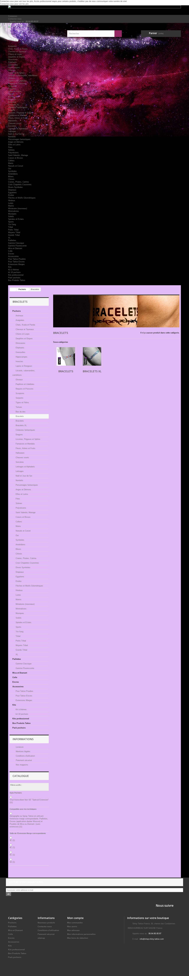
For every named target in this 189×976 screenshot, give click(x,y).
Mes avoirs (72, 926)
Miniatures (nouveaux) (17, 208)
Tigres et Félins (14, 91)
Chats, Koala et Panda (17, 49)
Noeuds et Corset (15, 166)
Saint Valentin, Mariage (18, 155)
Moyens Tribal (14, 232)
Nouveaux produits (46, 923)
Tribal (10, 227)
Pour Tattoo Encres (16, 262)
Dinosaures (13, 59)
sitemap (41, 938)
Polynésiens (13, 152)
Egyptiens (12, 192)
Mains (10, 163)
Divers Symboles (15, 187)
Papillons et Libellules (17, 81)
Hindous (11, 200)
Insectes (12, 70)
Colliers (11, 160)
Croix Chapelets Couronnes (19, 184)
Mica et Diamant (15, 248)
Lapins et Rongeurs (16, 73)
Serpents (12, 89)
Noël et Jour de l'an (16, 134)
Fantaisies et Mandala (17, 115)
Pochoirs (68, 41)
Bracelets (12, 99)
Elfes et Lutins (14, 145)
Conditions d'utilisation (25, 756)
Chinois (11, 179)
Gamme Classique (16, 243)
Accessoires (13, 256)
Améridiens (13, 174)
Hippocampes (14, 67)
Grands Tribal (14, 235)
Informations (23, 739)
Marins (11, 206)
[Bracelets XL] (92, 356)
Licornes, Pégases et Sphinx (20, 113)
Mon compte (75, 918)
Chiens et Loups (15, 54)
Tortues (11, 94)
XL (9, 238)
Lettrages (12, 131)
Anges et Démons (15, 142)
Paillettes (12, 240)
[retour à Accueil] (13, 289)
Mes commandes (75, 923)
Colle (10, 251)
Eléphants (12, 62)
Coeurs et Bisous (15, 158)
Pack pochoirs (14, 278)
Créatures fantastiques (17, 107)
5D (12, 862)
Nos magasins (21, 765)
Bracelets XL (13, 105)
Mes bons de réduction (77, 938)
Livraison (19, 747)
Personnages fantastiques (19, 139)
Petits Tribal (13, 230)
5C (12, 855)
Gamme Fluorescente (17, 246)
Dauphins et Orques (16, 57)
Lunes (10, 203)
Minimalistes (13, 211)
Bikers (11, 176)
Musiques (12, 214)
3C (12, 840)
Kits (10, 267)
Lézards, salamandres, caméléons (23, 75)
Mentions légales (22, 751)
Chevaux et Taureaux (17, 51)
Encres (11, 254)
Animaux (68, 43)
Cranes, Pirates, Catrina (18, 182)
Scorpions (12, 86)
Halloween (12, 121)
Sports (11, 222)
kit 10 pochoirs (14, 272)
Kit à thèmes (13, 270)
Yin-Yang (12, 224)
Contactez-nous (15, 19)
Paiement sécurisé (23, 760)
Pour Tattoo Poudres (17, 259)
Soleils (11, 216)
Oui (9, 168)
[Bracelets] (65, 356)
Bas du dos (13, 97)
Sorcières (12, 126)
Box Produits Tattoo (16, 280)
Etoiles (11, 195)
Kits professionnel (15, 275)
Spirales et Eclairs (16, 219)
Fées (10, 147)
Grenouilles (13, 65)
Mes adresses (73, 930)
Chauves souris (14, 123)
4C (12, 847)
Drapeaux (12, 190)
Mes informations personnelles (81, 934)
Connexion (12, 16)
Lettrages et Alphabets (17, 129)
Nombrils (12, 137)
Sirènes (11, 150)
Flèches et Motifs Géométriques (22, 198)
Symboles (12, 171)
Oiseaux (11, 78)
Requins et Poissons (17, 83)
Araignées (12, 46)
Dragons (11, 110)
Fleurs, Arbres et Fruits (18, 118)
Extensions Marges (16, 264)
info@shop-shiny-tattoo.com (152, 939)
